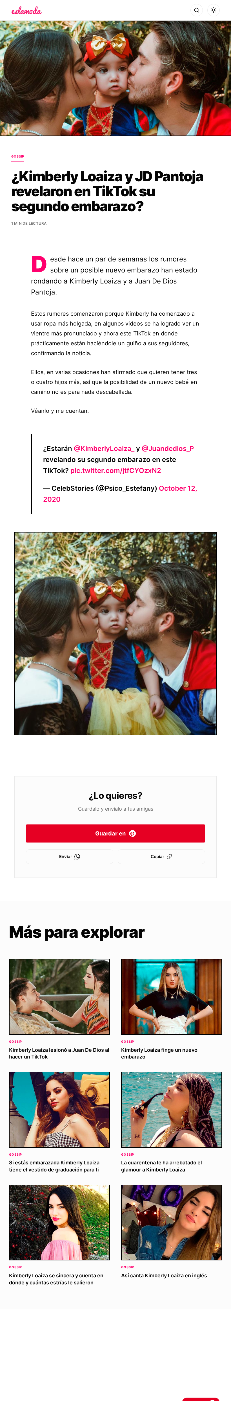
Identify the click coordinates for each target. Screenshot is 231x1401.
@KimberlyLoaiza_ (104, 448)
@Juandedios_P (168, 448)
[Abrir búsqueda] (196, 10)
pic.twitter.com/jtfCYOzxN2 (115, 470)
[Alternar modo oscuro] (213, 10)
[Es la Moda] (26, 10)
